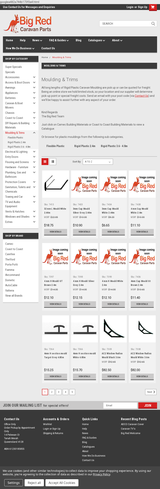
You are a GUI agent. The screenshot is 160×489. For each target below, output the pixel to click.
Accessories (12, 77)
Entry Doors (11, 157)
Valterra (9, 290)
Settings (14, 483)
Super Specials (13, 67)
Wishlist (47, 424)
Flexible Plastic (15, 137)
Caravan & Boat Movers (14, 105)
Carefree (10, 254)
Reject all (34, 483)
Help (23, 40)
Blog (78, 40)
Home (9, 40)
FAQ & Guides (57, 40)
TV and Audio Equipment (12, 204)
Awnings (10, 87)
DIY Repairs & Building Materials (17, 125)
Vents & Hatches (14, 211)
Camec (9, 244)
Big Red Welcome (130, 433)
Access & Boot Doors (17, 82)
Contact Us (48, 48)
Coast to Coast (14, 118)
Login (130, 7)
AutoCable (11, 285)
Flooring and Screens (17, 162)
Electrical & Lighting (16, 151)
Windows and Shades (17, 216)
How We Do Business (19, 48)
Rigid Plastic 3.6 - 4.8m (19, 146)
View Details (55, 232)
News (36, 40)
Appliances (11, 93)
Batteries (10, 98)
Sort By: (77, 161)
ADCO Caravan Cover (132, 424)
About (116, 40)
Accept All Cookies (62, 483)
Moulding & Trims (15, 133)
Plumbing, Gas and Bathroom (15, 175)
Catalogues (95, 40)
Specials (10, 72)
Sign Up (142, 7)
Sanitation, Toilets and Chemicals (17, 189)
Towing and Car (14, 196)
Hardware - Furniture (16, 167)
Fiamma (9, 270)
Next (150, 392)
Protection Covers (15, 182)
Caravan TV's (128, 428)
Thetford (10, 259)
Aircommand (12, 275)
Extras (8, 222)
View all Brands (13, 295)
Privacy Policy (101, 474)
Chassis (9, 113)
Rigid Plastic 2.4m (17, 142)
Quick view (55, 195)
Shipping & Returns (53, 433)
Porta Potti (11, 264)
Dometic (10, 280)
